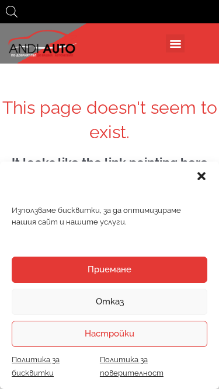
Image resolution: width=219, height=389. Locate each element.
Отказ (110, 301)
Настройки (109, 333)
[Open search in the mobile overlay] (12, 11)
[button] (201, 176)
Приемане (109, 269)
